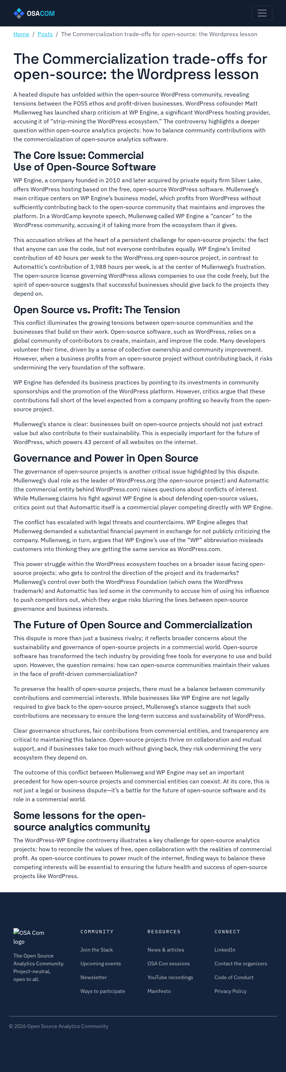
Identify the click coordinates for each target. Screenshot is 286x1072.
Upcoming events (100, 963)
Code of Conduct (234, 977)
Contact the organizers (240, 963)
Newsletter (93, 977)
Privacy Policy (230, 991)
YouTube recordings (170, 977)
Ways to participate (102, 991)
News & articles (165, 949)
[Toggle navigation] (262, 13)
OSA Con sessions (168, 963)
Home (21, 34)
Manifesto (159, 991)
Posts (45, 34)
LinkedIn (224, 949)
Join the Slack (96, 949)
